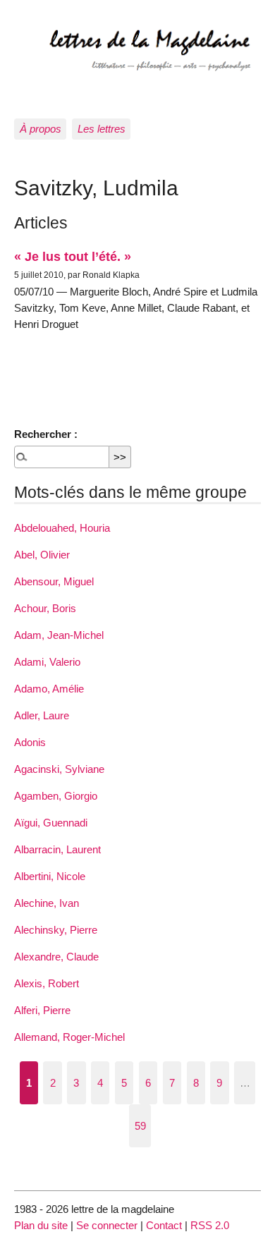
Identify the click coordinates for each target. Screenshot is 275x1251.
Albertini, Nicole (49, 876)
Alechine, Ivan (46, 903)
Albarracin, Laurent (57, 849)
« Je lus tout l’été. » (72, 256)
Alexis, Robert (46, 983)
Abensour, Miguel (54, 581)
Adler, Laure (41, 715)
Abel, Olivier (42, 555)
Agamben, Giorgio (55, 796)
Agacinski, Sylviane (59, 769)
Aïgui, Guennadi (50, 823)
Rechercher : (46, 434)
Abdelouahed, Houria (62, 528)
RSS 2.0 (209, 1225)
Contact (164, 1225)
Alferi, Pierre (42, 1010)
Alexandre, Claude (56, 957)
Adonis (30, 742)
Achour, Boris (45, 608)
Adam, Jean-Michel (59, 635)
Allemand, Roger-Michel (69, 1037)
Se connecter (107, 1225)
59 (140, 1126)
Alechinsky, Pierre (55, 930)
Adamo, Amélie (49, 689)
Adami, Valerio (47, 662)
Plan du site (41, 1225)
